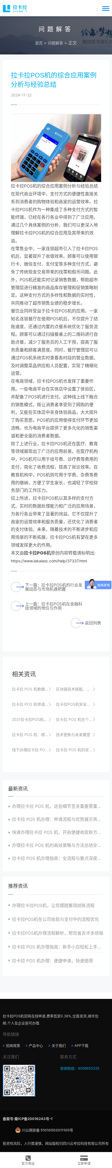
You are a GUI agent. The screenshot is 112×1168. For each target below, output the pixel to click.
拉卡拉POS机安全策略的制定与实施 (77, 704)
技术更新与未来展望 (73, 734)
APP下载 (81, 1045)
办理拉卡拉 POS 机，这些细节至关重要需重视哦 (58, 806)
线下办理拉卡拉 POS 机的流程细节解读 (33, 749)
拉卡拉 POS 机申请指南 (32, 704)
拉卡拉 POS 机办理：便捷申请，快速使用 (52, 960)
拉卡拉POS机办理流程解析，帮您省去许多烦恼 (57, 933)
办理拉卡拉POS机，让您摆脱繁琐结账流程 (53, 905)
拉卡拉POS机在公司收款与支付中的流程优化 (55, 919)
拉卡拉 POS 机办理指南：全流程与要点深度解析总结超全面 (58, 858)
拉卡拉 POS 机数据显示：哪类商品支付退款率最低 (33, 689)
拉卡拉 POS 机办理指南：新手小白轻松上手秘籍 (58, 947)
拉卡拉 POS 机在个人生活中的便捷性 (77, 719)
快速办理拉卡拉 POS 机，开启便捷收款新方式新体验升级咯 (58, 832)
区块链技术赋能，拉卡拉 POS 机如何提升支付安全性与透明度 (77, 689)
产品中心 (36, 1045)
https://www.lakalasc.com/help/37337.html (49, 561)
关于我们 (59, 1045)
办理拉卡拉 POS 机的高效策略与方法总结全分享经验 (58, 845)
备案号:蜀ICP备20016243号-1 (27, 1119)
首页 (39, 43)
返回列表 (93, 623)
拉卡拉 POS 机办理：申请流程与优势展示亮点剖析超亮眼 (58, 819)
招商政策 (13, 1045)
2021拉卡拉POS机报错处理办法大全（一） (33, 719)
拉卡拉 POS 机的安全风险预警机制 (77, 749)
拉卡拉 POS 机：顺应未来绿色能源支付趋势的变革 (33, 734)
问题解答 (55, 43)
